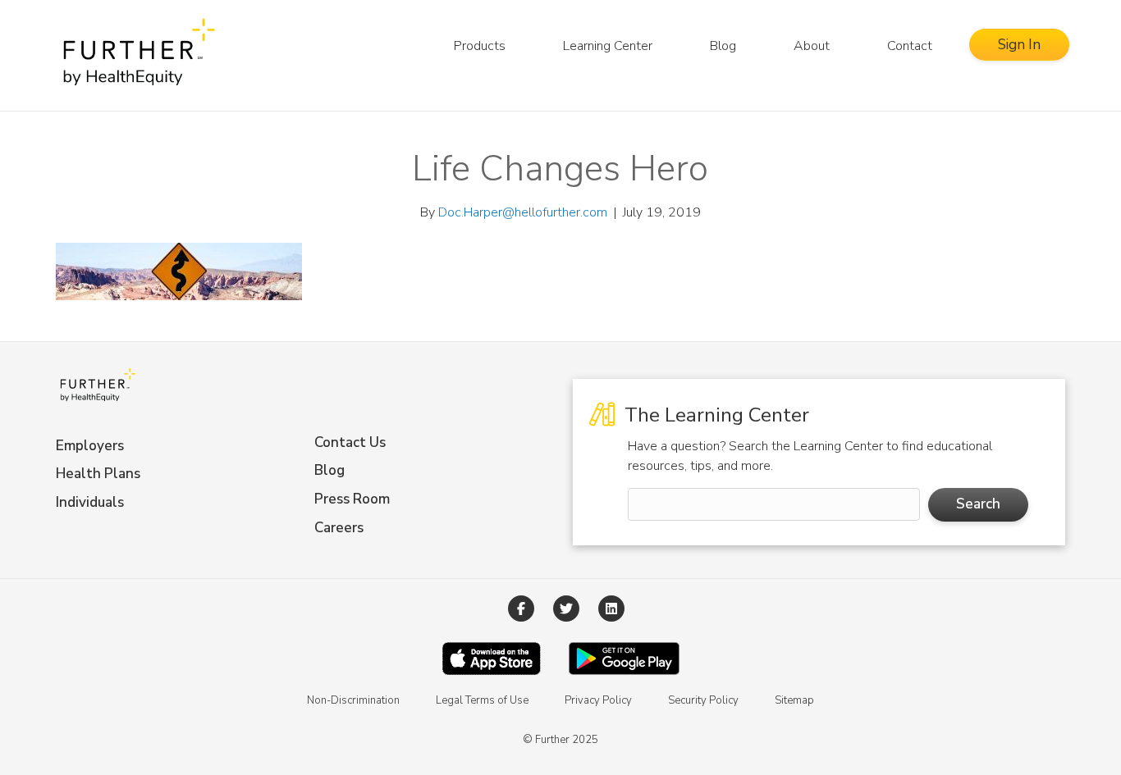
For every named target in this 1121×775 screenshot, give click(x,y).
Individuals (90, 502)
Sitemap (794, 700)
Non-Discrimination (353, 700)
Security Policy (703, 700)
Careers (339, 527)
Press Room (352, 499)
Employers (90, 445)
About (812, 46)
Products (480, 46)
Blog (723, 46)
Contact (909, 46)
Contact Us (350, 442)
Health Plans (98, 473)
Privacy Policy (598, 700)
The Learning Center (714, 415)
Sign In (1019, 44)
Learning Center (607, 46)
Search (978, 504)
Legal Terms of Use (482, 700)
